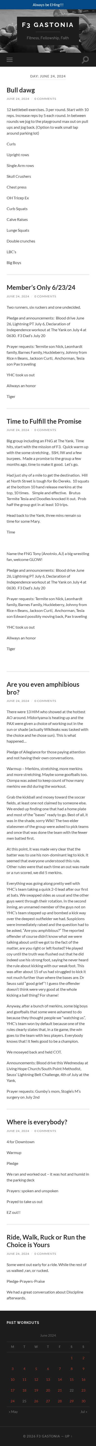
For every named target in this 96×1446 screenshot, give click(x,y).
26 (36, 1401)
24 (13, 1401)
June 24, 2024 (18, 99)
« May (13, 1411)
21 (60, 1390)
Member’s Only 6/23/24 (41, 287)
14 (60, 1379)
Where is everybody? (37, 1122)
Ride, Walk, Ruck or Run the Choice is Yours (46, 1241)
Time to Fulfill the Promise (44, 421)
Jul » (83, 1411)
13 (48, 1379)
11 (24, 1379)
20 (48, 1390)
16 (83, 1379)
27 (48, 1401)
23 (83, 1390)
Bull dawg (21, 90)
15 (72, 1379)
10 (13, 1379)
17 (13, 1390)
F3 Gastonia (48, 24)
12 (36, 1379)
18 (24, 1390)
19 (36, 1390)
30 (83, 1401)
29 (72, 1401)
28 (60, 1401)
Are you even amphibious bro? (43, 688)
